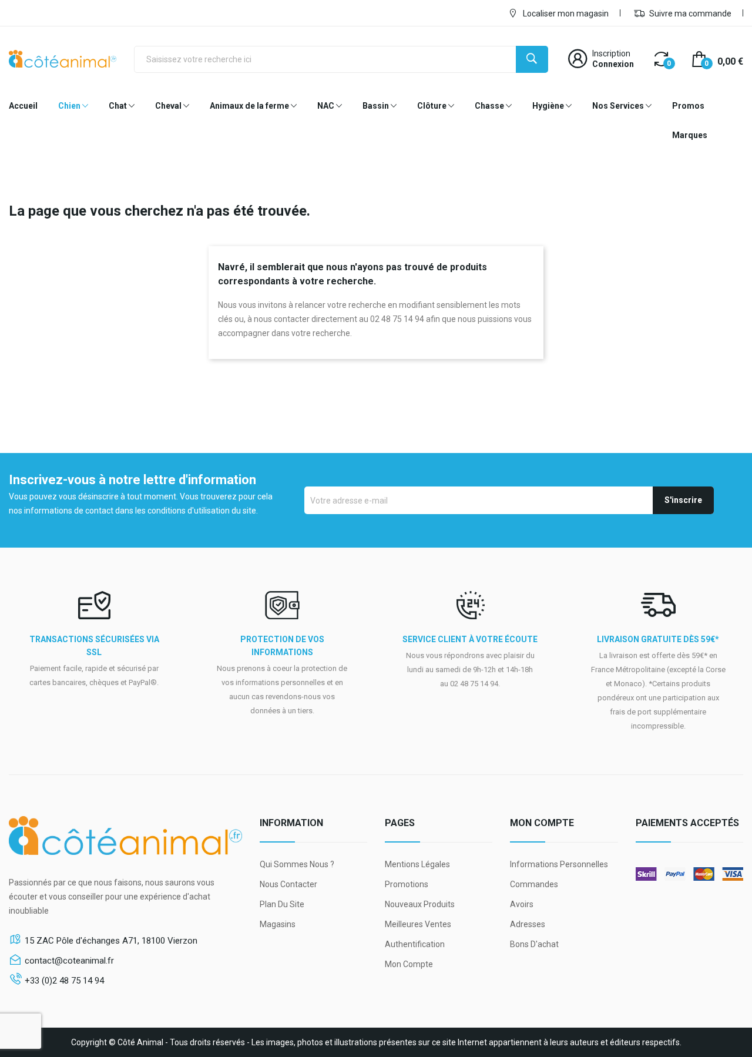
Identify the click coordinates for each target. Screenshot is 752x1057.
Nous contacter (288, 884)
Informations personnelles (559, 864)
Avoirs (521, 904)
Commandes (534, 884)
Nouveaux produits (420, 904)
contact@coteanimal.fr (69, 960)
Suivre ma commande (689, 13)
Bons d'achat (534, 944)
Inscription (611, 53)
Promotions (406, 884)
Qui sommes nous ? (297, 864)
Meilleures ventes (418, 924)
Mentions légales (417, 864)
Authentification (415, 944)
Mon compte (409, 964)
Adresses (527, 924)
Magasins (278, 924)
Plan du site (282, 904)
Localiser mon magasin (565, 13)
